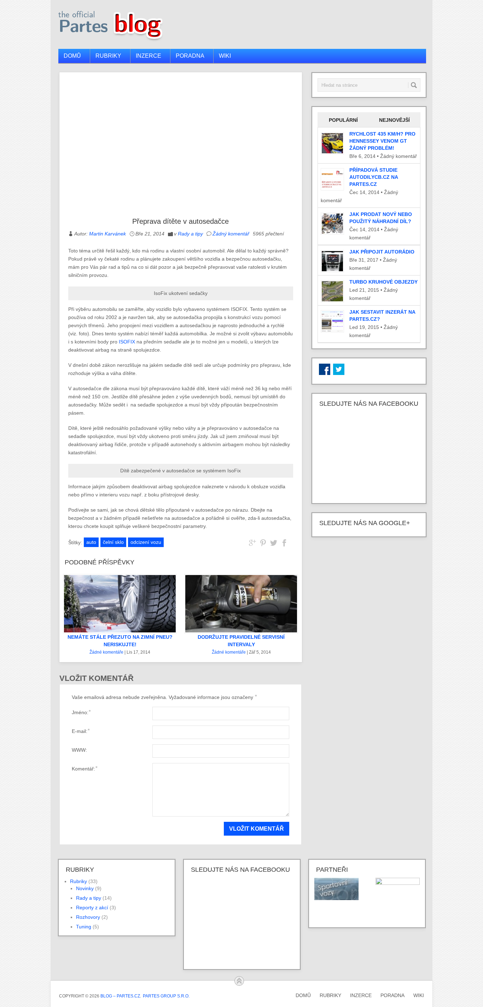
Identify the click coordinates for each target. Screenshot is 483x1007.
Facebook (324, 369)
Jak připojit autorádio (381, 252)
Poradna (190, 56)
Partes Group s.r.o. (166, 996)
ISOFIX (127, 342)
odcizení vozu (145, 542)
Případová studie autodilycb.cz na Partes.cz (373, 177)
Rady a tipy (190, 234)
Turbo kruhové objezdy (383, 282)
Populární (343, 120)
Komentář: (84, 769)
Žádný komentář (231, 234)
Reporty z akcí (92, 907)
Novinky (85, 888)
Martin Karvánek (107, 234)
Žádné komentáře (106, 652)
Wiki (225, 56)
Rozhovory (88, 917)
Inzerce (148, 56)
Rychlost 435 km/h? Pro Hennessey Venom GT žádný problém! (382, 141)
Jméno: (81, 712)
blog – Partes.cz (120, 996)
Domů (72, 56)
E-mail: (80, 731)
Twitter (338, 369)
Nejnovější (394, 120)
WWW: (79, 750)
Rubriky (108, 56)
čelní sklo (113, 542)
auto (91, 542)
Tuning (83, 926)
